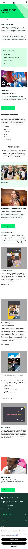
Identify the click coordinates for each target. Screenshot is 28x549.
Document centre (7, 60)
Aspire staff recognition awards (11, 57)
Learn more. (15, 535)
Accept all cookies (14, 539)
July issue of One (16, 96)
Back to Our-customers (9, 19)
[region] (14, 538)
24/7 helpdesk (6, 64)
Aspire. (23, 243)
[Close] (26, 529)
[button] (26, 2)
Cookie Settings (14, 546)
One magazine (6, 54)
